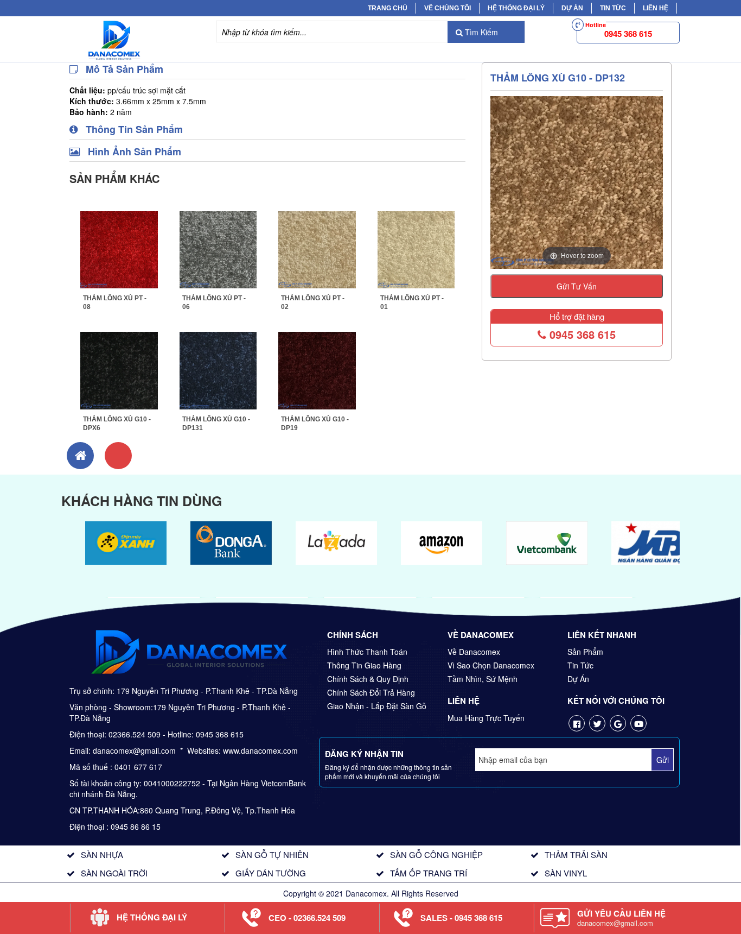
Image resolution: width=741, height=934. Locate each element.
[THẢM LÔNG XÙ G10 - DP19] (317, 369)
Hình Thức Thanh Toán (367, 651)
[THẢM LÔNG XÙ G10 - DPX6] (119, 369)
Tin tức (613, 8)
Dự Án (572, 8)
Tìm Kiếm (480, 32)
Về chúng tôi (447, 8)
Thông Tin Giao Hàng (364, 665)
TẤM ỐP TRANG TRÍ (428, 873)
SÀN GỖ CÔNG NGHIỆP (436, 854)
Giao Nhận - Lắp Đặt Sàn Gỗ (376, 705)
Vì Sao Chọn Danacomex (491, 665)
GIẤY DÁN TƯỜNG (270, 873)
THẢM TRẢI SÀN (576, 854)
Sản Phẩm (585, 651)
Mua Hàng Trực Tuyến (486, 717)
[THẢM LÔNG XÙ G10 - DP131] (218, 369)
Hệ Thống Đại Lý (516, 8)
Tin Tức (580, 665)
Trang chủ (387, 8)
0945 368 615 (581, 334)
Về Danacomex (474, 651)
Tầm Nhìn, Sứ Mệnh (483, 678)
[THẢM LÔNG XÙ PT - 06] (218, 248)
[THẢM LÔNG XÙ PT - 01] (416, 248)
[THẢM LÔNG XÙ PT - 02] (317, 248)
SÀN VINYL (566, 873)
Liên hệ (655, 8)
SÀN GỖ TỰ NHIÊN (272, 854)
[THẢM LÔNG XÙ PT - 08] (119, 248)
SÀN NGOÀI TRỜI (114, 873)
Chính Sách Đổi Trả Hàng (371, 692)
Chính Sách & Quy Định (367, 678)
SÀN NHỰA (102, 854)
